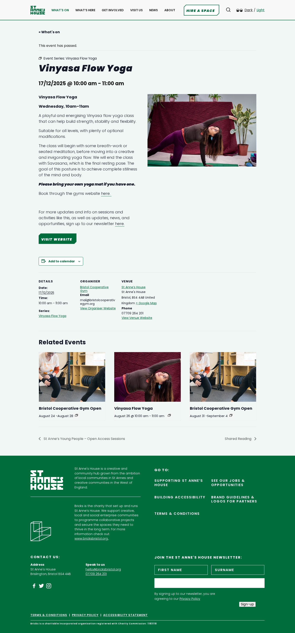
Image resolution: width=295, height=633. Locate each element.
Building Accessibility (179, 497)
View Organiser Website (98, 308)
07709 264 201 (96, 574)
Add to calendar (61, 261)
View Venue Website (137, 318)
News (153, 10)
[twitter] (41, 586)
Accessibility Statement (125, 615)
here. (106, 193)
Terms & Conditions (177, 513)
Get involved (113, 10)
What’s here (85, 10)
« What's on (49, 32)
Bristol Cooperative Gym (94, 289)
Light (261, 10)
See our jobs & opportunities (228, 482)
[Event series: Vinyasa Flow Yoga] (169, 415)
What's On (60, 10)
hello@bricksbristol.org (103, 569)
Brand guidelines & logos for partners (234, 499)
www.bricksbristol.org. (91, 538)
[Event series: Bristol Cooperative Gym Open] (76, 415)
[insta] (48, 586)
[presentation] (72, 377)
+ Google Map (146, 303)
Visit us (136, 10)
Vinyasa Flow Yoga (52, 316)
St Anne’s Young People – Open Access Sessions (84, 438)
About (169, 10)
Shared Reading (238, 438)
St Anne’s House (134, 287)
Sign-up (247, 604)
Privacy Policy (189, 599)
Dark (248, 10)
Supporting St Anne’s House (178, 482)
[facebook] (34, 586)
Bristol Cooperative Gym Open (70, 408)
